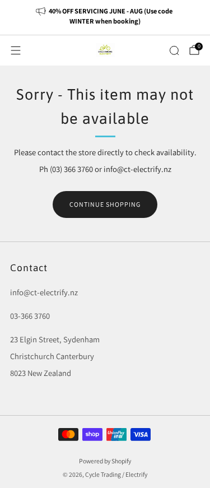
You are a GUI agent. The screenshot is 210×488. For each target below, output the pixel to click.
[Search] (174, 50)
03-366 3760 (30, 315)
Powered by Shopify (105, 461)
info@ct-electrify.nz (44, 292)
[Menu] (15, 50)
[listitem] (105, 17)
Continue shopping (105, 204)
